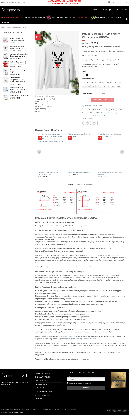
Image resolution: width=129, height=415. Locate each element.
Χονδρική (5, 22)
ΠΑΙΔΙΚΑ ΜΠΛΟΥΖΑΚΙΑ (43, 377)
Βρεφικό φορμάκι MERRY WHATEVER (79, 172)
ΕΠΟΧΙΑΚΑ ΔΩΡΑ (83, 17)
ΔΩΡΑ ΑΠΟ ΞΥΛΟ (70, 17)
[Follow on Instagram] (124, 2)
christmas (90, 116)
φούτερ (102, 116)
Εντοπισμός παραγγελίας (9, 409)
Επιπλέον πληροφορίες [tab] (85, 185)
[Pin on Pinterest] (94, 123)
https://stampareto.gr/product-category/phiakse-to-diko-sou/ (78, 339)
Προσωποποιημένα (78, 226)
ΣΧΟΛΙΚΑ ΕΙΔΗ (100, 17)
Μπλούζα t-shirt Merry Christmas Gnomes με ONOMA (110, 173)
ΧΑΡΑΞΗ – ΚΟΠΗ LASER (43, 391)
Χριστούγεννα (108, 116)
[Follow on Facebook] (123, 2)
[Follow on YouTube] (126, 2)
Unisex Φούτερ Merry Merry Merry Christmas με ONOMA (48, 173)
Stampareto (90, 118)
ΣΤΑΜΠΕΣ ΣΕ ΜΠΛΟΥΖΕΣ (107, 112)
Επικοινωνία (72, 409)
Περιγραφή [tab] (71, 185)
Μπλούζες (96, 116)
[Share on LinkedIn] (97, 123)
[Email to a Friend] (90, 123)
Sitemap (21, 409)
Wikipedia (49, 329)
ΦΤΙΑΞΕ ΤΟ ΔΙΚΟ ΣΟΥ (115, 17)
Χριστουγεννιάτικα (19, 28)
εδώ (58, 282)
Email (68, 376)
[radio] (83, 75)
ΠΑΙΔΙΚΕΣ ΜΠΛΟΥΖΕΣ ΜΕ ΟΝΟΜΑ (34, 17)
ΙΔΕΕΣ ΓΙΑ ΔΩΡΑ (57, 17)
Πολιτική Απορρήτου (32, 409)
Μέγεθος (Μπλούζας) (88, 78)
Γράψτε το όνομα (87, 93)
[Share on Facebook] (83, 123)
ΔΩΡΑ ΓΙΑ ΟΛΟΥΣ (41, 380)
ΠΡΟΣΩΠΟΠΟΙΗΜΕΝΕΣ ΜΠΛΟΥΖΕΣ (12, 17)
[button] (96, 10)
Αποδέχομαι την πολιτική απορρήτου (80, 383)
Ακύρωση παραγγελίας (60, 409)
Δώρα (100, 226)
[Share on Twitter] (87, 123)
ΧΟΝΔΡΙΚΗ (38, 399)
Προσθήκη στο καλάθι (102, 100)
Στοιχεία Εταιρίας (46, 409)
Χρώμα (84, 71)
